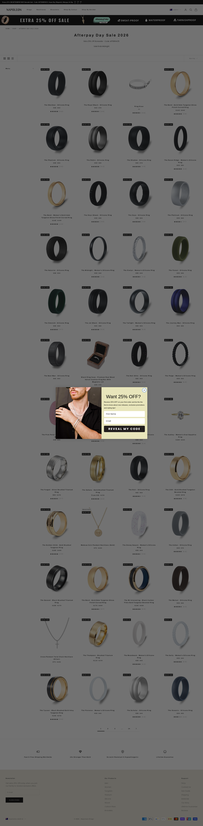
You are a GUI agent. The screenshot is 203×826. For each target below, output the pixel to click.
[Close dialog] (144, 390)
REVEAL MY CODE (124, 429)
